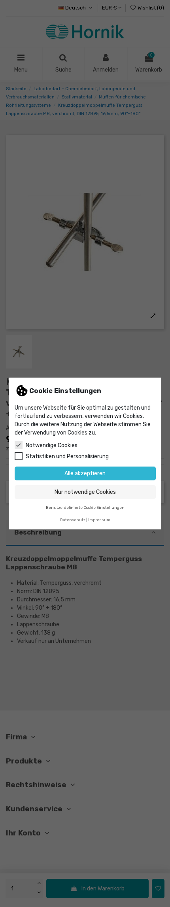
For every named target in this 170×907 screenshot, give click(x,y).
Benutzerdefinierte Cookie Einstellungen (85, 507)
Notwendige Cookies (51, 445)
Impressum (99, 520)
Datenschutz (72, 520)
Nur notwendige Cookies (85, 492)
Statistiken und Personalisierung (67, 456)
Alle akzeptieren (85, 473)
